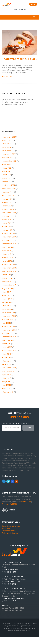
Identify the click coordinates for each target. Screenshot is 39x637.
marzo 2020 (7, 230)
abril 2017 (7, 302)
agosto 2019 (8, 247)
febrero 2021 (8, 202)
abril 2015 (7, 344)
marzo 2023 (7, 140)
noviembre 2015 (9, 330)
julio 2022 (7, 164)
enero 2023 (7, 147)
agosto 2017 (8, 288)
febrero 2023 (8, 144)
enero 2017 (7, 309)
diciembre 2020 (9, 209)
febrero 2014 (8, 361)
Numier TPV (26, 501)
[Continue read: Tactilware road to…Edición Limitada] (19, 54)
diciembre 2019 (9, 233)
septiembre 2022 (9, 161)
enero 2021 (7, 206)
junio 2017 (7, 295)
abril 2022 (7, 175)
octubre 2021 (8, 192)
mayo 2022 (7, 171)
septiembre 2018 (9, 271)
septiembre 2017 (9, 285)
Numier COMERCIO (9, 504)
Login (33, 4)
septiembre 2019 (9, 244)
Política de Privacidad (10, 533)
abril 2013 (7, 385)
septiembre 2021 (9, 195)
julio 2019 (7, 250)
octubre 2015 (8, 333)
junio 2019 (7, 254)
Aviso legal (6, 528)
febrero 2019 (8, 257)
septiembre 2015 (9, 337)
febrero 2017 (8, 306)
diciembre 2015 (9, 326)
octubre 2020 (8, 216)
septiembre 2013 (9, 371)
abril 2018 (7, 275)
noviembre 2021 (9, 188)
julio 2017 (7, 292)
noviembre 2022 (9, 154)
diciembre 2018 (9, 264)
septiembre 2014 (9, 350)
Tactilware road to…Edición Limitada (19, 59)
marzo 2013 (7, 388)
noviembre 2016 (9, 316)
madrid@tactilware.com (11, 581)
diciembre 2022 (9, 151)
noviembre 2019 (9, 237)
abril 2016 (7, 323)
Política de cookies (9, 531)
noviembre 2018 (9, 268)
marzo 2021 (7, 199)
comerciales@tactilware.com (13, 598)
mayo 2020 (7, 223)
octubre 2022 (8, 157)
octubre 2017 (8, 281)
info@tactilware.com (10, 569)
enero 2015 (7, 347)
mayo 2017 (7, 299)
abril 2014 (7, 357)
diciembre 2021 (9, 185)
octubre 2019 (8, 240)
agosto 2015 (8, 340)
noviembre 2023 (9, 137)
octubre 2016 (8, 319)
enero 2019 (7, 261)
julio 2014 (7, 354)
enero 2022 (7, 182)
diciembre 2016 (9, 313)
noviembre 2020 (9, 213)
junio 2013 (7, 378)
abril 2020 (7, 226)
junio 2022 (7, 168)
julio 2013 (7, 375)
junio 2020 (7, 219)
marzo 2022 (7, 178)
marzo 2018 (7, 278)
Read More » (7, 76)
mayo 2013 (7, 381)
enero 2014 (7, 364)
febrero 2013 (8, 392)
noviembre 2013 (9, 368)
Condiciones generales (11, 526)
